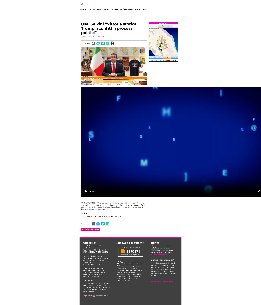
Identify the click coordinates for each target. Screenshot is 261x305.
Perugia (92, 9)
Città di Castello (126, 9)
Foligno (106, 9)
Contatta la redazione (159, 254)
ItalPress (84, 36)
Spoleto (115, 9)
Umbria (137, 9)
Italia (145, 9)
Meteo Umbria (163, 23)
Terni (99, 9)
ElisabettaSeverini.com (91, 298)
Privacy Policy (156, 281)
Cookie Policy (168, 281)
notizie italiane (90, 229)
